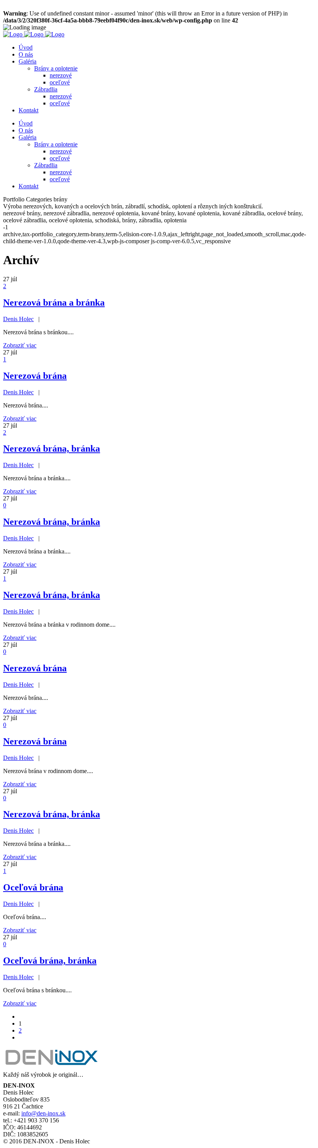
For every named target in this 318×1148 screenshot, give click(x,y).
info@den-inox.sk (43, 1113)
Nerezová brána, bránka (51, 448)
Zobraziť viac (19, 345)
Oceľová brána (33, 887)
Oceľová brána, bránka (50, 961)
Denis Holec (18, 319)
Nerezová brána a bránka (54, 302)
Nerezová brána (35, 376)
